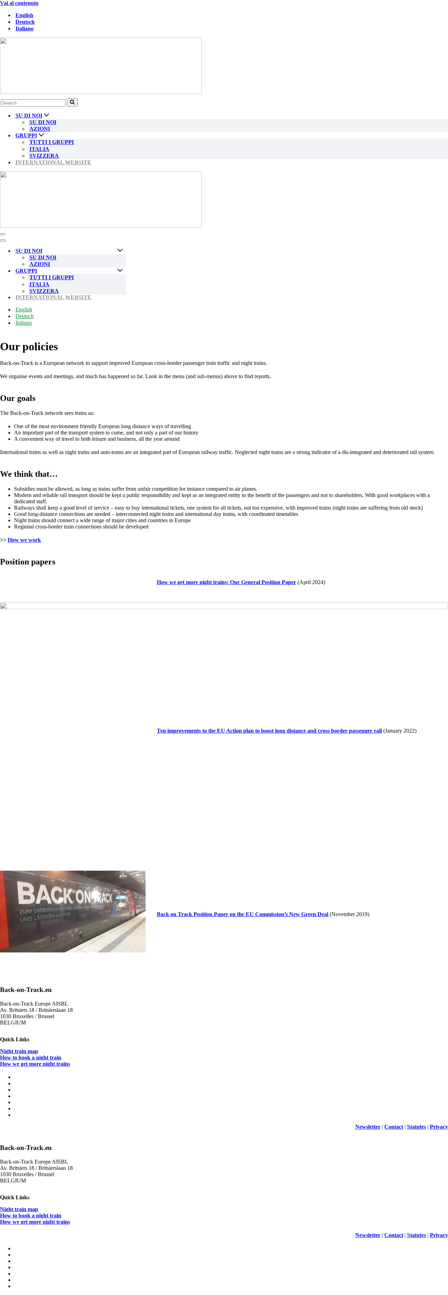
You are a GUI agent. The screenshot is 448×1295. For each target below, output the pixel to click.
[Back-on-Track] (224, 66)
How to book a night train (30, 1057)
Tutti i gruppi (51, 142)
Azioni (39, 129)
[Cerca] (72, 102)
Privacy (439, 1127)
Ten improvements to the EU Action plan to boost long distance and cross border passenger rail (269, 731)
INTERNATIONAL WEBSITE (53, 162)
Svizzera (44, 156)
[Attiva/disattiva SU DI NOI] (120, 250)
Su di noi (42, 122)
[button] (46, 116)
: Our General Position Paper (226, 582)
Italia (39, 149)
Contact (393, 1127)
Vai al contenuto (19, 3)
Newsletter (367, 1127)
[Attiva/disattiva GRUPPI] (120, 270)
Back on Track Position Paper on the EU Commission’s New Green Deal (242, 914)
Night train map (19, 1051)
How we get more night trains (35, 1064)
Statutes (416, 1127)
